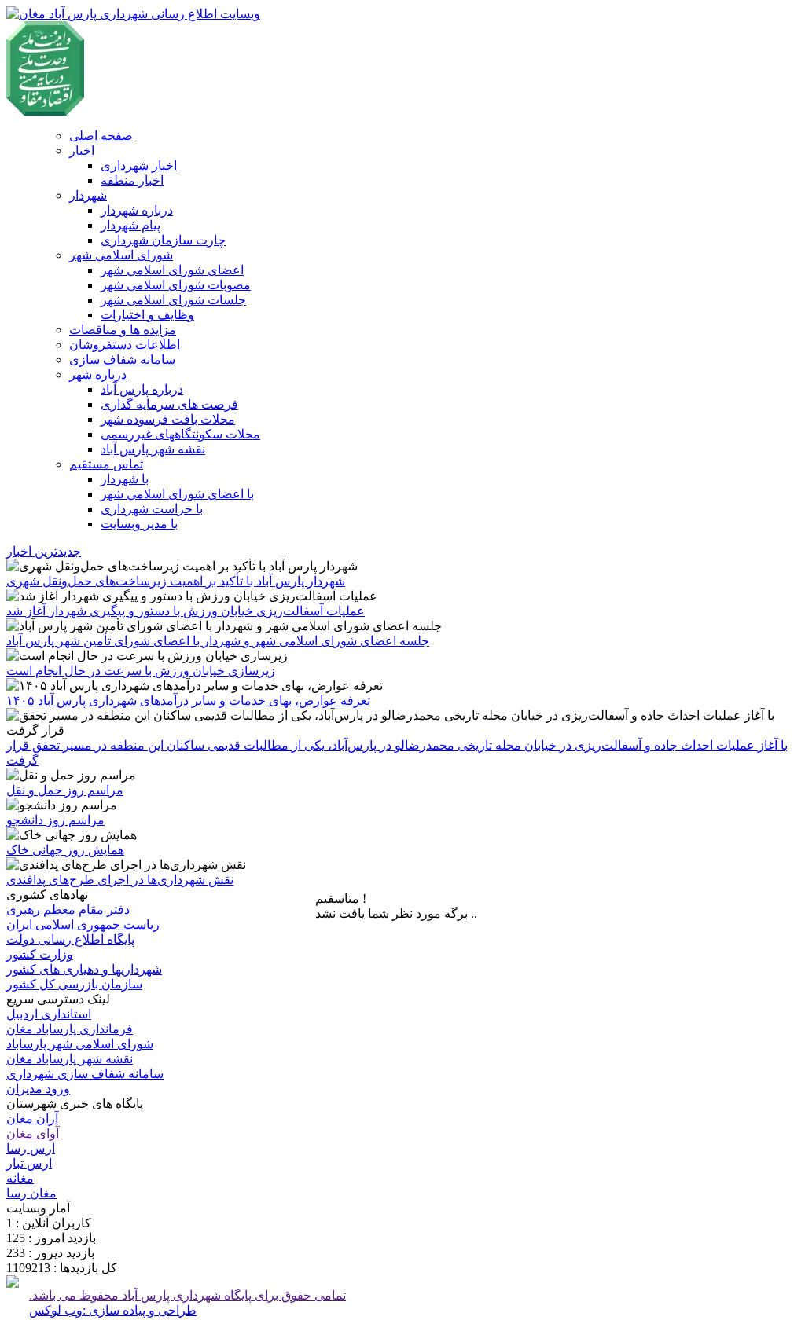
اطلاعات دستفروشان (124, 344)
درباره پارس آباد (142, 389)
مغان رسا (31, 1193)
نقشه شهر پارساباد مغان (69, 1058)
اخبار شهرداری (139, 165)
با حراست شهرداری (152, 508)
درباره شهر (98, 374)
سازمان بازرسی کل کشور (74, 984)
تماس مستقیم (106, 464)
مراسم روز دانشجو (55, 820)
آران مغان (32, 1118)
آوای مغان (32, 1133)
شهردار (88, 195)
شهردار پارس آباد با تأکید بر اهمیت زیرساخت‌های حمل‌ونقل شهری (175, 581)
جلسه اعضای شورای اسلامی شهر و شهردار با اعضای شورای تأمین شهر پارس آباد (217, 640)
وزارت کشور (39, 954)
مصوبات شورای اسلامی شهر (176, 285)
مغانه (20, 1178)
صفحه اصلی (101, 135)
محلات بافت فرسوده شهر (168, 419)
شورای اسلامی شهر (121, 255)
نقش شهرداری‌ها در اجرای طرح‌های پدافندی (119, 879)
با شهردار (125, 479)
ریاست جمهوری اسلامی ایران (83, 924)
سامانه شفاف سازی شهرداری (85, 1073)
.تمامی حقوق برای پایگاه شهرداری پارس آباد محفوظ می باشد (187, 1295)
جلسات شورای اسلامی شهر (173, 299)
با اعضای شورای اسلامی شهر (177, 494)
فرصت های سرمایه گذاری (169, 404)
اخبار (81, 150)
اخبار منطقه (132, 180)
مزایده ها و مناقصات (122, 329)
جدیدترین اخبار (43, 551)
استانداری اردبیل (48, 1014)
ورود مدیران (38, 1088)
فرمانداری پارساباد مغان (69, 1029)
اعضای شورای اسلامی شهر (172, 270)
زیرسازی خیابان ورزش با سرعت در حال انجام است (140, 670)
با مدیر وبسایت (139, 523)
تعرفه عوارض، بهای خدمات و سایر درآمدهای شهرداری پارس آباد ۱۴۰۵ (188, 700)
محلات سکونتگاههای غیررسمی (180, 434)
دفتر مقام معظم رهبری (68, 909)
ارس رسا (30, 1148)
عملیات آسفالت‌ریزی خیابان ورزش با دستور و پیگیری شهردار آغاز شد (185, 611)
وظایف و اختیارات (147, 314)
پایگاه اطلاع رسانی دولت (70, 939)
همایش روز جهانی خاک (65, 849)
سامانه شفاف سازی (122, 359)
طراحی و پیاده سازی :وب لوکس (113, 1310)
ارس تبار (29, 1163)
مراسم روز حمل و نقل (64, 790)
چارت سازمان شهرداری (163, 240)
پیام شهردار (130, 225)
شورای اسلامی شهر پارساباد (79, 1044)
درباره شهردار (137, 210)
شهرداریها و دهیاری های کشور (84, 969)
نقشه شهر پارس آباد (153, 449)
